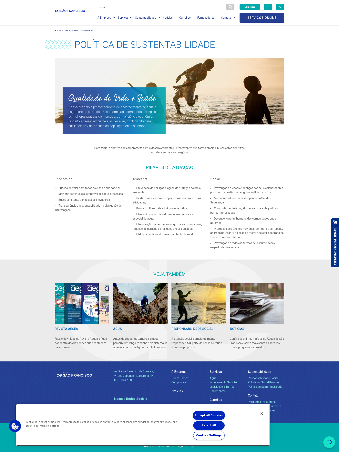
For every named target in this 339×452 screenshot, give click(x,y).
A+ (268, 6)
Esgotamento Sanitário (224, 382)
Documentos (218, 391)
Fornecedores (205, 17)
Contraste (249, 6)
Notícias (168, 17)
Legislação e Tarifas (222, 386)
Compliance (178, 382)
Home (58, 30)
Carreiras (185, 17)
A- (280, 6)
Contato (253, 395)
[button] (15, 426)
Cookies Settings (209, 435)
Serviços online (261, 18)
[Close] (261, 413)
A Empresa (178, 372)
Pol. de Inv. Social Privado (263, 382)
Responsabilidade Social (263, 378)
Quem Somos (180, 378)
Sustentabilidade (259, 372)
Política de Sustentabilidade (265, 386)
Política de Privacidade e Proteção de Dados (169, 446)
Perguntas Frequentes (262, 401)
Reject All (209, 425)
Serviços (216, 372)
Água (213, 378)
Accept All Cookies (209, 415)
